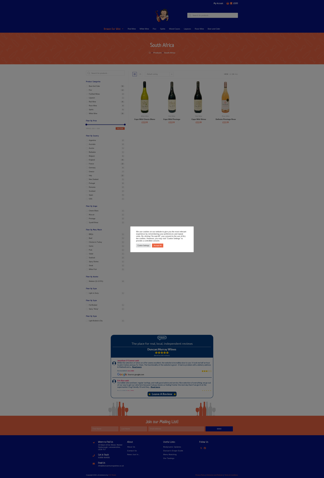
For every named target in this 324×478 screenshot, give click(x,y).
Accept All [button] (157, 245)
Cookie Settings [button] (143, 245)
